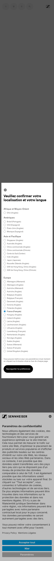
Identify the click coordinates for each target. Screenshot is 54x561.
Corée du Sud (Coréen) (16, 254)
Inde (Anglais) (12, 257)
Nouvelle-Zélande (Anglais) (18, 264)
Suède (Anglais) (13, 341)
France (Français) (14, 311)
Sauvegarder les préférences (18, 369)
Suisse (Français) (14, 348)
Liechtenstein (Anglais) (16, 325)
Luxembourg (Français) (16, 331)
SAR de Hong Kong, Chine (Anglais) (21, 267)
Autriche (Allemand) (15, 288)
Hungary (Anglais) (14, 315)
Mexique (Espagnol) (15, 232)
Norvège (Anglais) (14, 338)
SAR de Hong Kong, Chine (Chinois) (21, 270)
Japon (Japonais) (14, 260)
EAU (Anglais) (12, 213)
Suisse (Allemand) (14, 345)
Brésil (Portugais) (14, 222)
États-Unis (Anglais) (15, 228)
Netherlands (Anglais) (16, 335)
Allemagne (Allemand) (16, 282)
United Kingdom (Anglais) (17, 351)
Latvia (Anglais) (13, 321)
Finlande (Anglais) (14, 308)
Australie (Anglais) (14, 244)
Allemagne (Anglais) (15, 285)
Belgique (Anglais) (14, 295)
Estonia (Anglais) (14, 305)
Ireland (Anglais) (13, 318)
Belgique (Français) (15, 298)
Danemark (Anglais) (15, 302)
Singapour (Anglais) (15, 240)
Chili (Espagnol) (13, 225)
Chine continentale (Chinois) (18, 250)
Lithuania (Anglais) (14, 328)
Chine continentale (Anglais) (18, 247)
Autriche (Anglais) (14, 292)
